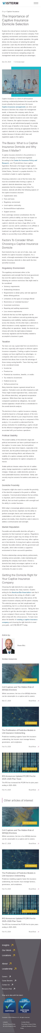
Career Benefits (7, 981)
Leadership (7, 969)
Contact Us (6, 985)
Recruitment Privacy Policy (28, 1024)
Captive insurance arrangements (14, 107)
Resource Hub (7, 989)
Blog (3, 11)
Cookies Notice (25, 1022)
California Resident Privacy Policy (28, 1027)
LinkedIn (5, 1022)
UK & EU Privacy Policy (9, 1026)
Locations (6, 955)
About (5, 964)
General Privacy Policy (9, 1024)
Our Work (6, 950)
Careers (4, 976)
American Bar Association (21, 592)
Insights (5, 945)
